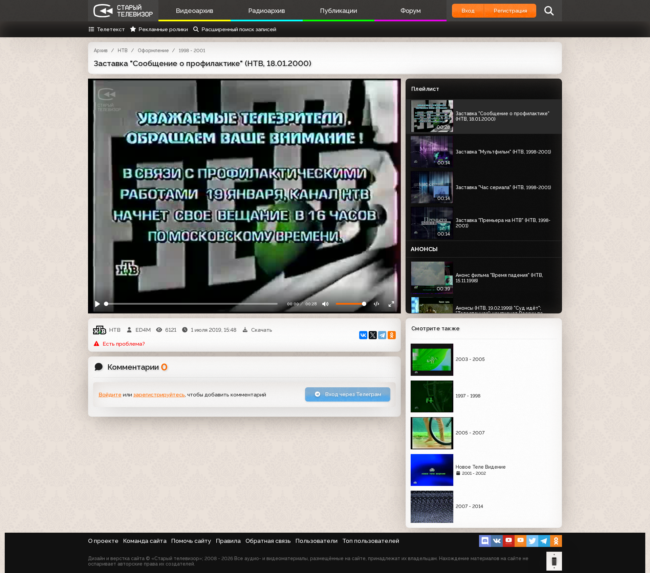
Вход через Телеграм (352, 394)
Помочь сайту (191, 540)
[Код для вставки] (376, 304)
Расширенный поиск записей (238, 29)
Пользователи (317, 540)
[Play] (97, 304)
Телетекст (111, 29)
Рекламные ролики (163, 29)
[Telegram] (382, 335)
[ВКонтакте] (363, 335)
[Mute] (325, 304)
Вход (468, 10)
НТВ (123, 50)
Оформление (153, 50)
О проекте (103, 540)
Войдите (110, 394)
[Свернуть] (391, 304)
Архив (101, 50)
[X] (373, 335)
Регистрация (510, 10)
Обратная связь (268, 540)
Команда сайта (145, 540)
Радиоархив (266, 10)
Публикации (338, 10)
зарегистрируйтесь (159, 394)
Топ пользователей (370, 540)
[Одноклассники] (392, 335)
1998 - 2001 (192, 50)
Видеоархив (194, 10)
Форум (410, 10)
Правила (228, 540)
